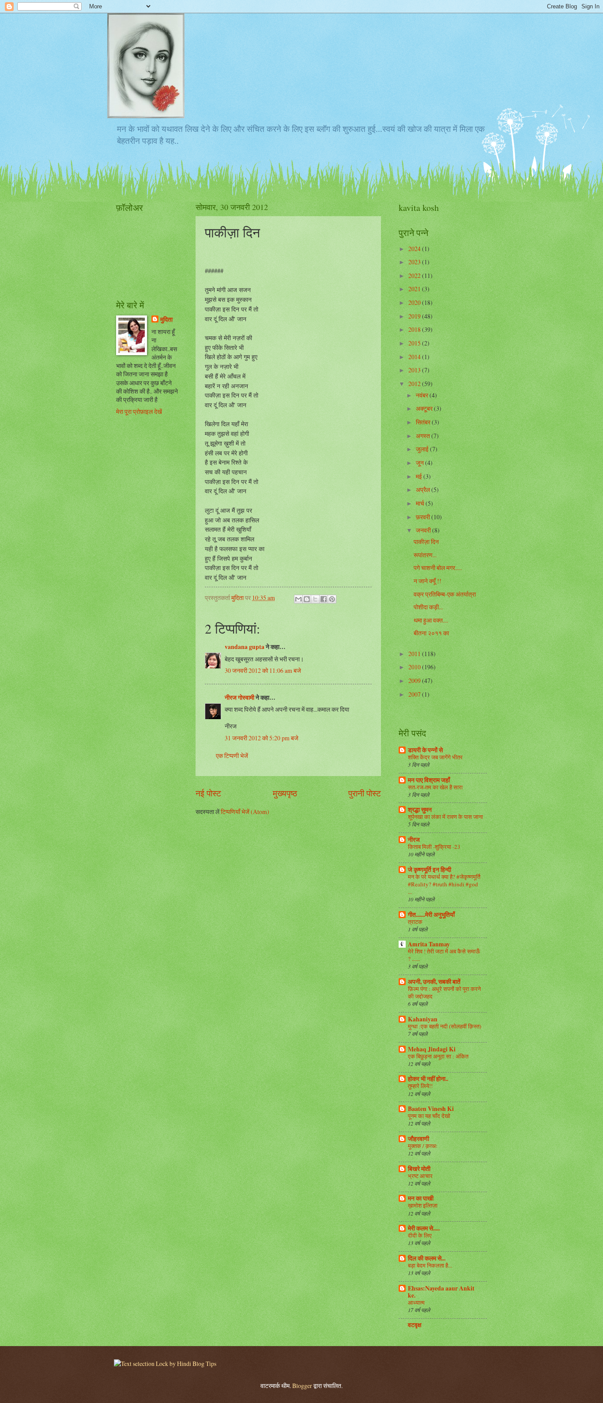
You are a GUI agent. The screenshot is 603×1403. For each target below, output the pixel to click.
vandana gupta (244, 646)
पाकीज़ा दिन (426, 541)
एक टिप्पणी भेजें (232, 755)
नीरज (414, 839)
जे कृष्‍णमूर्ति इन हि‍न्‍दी (429, 869)
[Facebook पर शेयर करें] (323, 599)
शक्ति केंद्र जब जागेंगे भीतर (435, 757)
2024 (415, 248)
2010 (415, 667)
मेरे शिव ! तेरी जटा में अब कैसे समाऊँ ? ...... (444, 955)
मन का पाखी (420, 1198)
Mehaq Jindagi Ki (432, 1049)
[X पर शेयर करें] (315, 599)
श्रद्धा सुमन (420, 809)
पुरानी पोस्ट (364, 793)
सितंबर (424, 422)
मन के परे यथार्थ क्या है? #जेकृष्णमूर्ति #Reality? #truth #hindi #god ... (444, 884)
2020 (415, 302)
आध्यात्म (416, 1302)
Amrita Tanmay (429, 944)
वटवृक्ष (415, 1324)
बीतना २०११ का (431, 633)
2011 (415, 653)
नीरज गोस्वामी (239, 697)
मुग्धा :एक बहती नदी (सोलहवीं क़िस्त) (444, 1026)
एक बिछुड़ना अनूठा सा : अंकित (438, 1056)
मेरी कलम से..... (424, 1228)
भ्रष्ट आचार (420, 1176)
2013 (415, 370)
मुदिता (166, 319)
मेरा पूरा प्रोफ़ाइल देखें (139, 411)
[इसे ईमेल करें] (298, 599)
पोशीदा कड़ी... (428, 607)
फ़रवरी (423, 517)
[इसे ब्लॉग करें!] (306, 599)
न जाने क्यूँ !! (427, 581)
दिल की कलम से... (426, 1258)
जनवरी (424, 530)
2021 (415, 289)
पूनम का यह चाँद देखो (429, 1116)
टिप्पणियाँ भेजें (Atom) (245, 811)
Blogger (302, 1385)
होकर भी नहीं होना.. (428, 1078)
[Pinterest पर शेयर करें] (332, 599)
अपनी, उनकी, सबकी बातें (434, 981)
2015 (415, 343)
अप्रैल (423, 489)
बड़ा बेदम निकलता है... (430, 1265)
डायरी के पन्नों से (425, 750)
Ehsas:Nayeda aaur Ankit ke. (441, 1292)
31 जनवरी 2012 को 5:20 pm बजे (261, 738)
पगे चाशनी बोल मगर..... (438, 567)
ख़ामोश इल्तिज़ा (422, 1205)
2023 (415, 262)
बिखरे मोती (419, 1168)
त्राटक (415, 922)
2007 (415, 694)
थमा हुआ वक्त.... (431, 620)
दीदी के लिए (420, 1235)
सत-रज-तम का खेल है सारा (435, 787)
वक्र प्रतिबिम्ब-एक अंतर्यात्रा (445, 594)
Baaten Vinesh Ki (431, 1108)
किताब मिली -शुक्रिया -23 (434, 847)
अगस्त (423, 435)
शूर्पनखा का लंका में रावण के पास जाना (445, 817)
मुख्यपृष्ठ (285, 793)
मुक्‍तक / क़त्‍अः (422, 1146)
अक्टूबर (425, 408)
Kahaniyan (422, 1019)
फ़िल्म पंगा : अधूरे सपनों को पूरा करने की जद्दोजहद (444, 992)
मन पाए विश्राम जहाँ (429, 780)
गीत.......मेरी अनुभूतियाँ (431, 914)
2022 (415, 275)
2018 (415, 329)
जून (420, 462)
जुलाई (423, 449)
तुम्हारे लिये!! (420, 1086)
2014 (415, 357)
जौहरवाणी (418, 1138)
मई (419, 476)
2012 (415, 383)
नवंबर (423, 395)
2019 (415, 316)
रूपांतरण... (425, 555)
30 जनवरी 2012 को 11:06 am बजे (263, 670)
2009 (415, 680)
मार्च (421, 503)
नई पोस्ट (208, 793)
